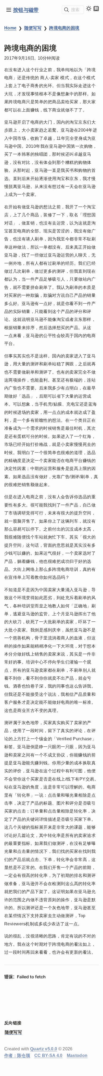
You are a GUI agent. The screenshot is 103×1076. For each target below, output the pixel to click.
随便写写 (32, 28)
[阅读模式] (96, 8)
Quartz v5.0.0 (43, 1049)
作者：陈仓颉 (17, 1055)
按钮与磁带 (26, 10)
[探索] (8, 9)
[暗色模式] (88, 8)
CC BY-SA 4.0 (48, 1055)
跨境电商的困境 (64, 28)
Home (10, 28)
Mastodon (77, 1055)
